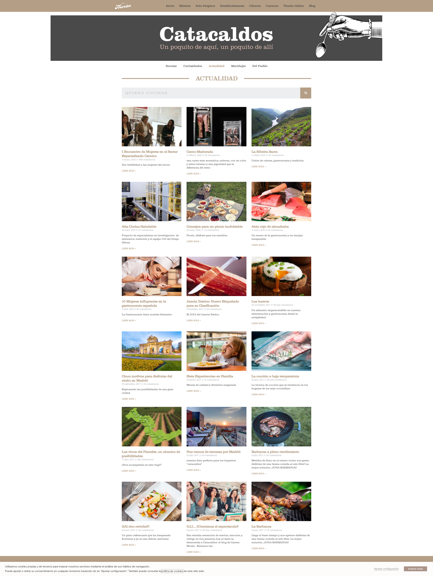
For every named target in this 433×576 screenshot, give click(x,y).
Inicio (170, 5)
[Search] (305, 93)
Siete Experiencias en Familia (210, 376)
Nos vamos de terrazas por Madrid (214, 452)
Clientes (255, 5)
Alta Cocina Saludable (139, 226)
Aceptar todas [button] (415, 568)
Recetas (171, 66)
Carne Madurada (200, 152)
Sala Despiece (205, 5)
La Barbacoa (261, 526)
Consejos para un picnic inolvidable (215, 226)
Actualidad (216, 66)
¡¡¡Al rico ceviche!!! (135, 526)
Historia (185, 5)
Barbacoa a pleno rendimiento (275, 452)
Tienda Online (293, 5)
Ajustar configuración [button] (386, 568)
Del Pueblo (259, 66)
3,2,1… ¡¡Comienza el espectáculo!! (212, 526)
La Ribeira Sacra (265, 152)
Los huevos (260, 301)
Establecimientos (232, 5)
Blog (312, 5)
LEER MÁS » (129, 170)
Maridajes (238, 66)
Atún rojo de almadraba (270, 226)
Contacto (272, 5)
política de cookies (172, 571)
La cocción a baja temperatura (275, 376)
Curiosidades (192, 66)
